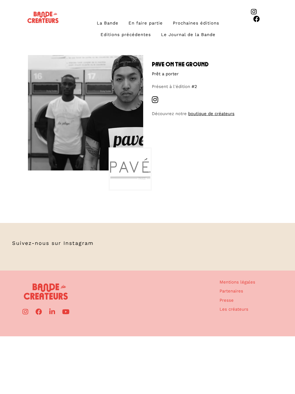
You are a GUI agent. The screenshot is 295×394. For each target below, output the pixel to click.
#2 (194, 86)
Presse (227, 300)
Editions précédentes (126, 34)
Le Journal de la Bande (188, 34)
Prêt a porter (165, 73)
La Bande (107, 23)
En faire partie (145, 23)
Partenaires (231, 291)
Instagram (78, 243)
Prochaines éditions (196, 23)
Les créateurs (234, 309)
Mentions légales (237, 282)
